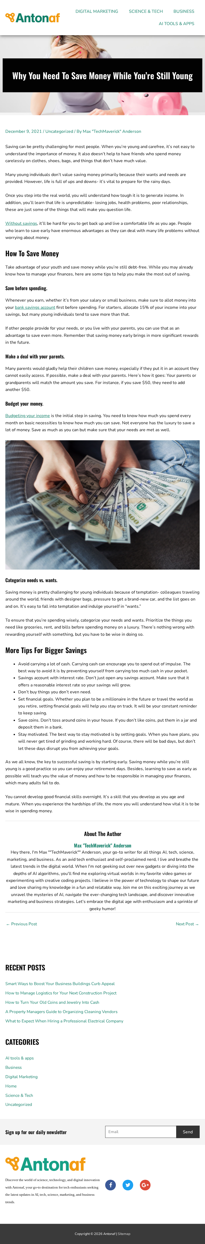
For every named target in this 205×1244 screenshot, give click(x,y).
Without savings (21, 223)
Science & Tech (146, 11)
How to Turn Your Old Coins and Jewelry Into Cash (52, 1002)
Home (11, 1086)
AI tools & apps (176, 24)
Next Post (187, 924)
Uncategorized (59, 131)
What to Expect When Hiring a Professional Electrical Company (64, 1021)
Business (184, 11)
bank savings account (35, 307)
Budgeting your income (27, 416)
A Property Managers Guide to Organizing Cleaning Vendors (61, 1011)
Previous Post (21, 924)
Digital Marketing (97, 11)
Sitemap (124, 1233)
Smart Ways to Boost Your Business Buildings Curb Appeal (60, 983)
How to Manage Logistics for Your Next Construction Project (60, 993)
